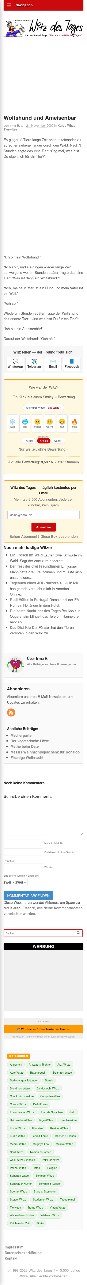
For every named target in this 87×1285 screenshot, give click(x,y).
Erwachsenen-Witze (22, 1112)
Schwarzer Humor (21, 1184)
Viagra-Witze (57, 1207)
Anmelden (43, 527)
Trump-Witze (35, 1207)
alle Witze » (54, 407)
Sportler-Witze (18, 1191)
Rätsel (37, 1168)
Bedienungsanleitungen (24, 1080)
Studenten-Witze (43, 1199)
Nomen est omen (40, 1152)
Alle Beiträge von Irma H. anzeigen (51, 664)
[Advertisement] (43, 81)
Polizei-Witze (18, 1168)
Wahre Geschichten (22, 1215)
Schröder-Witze (44, 1175)
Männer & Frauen (65, 1136)
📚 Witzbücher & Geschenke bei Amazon (43, 1029)
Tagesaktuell (67, 1199)
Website (48, 867)
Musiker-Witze (64, 1144)
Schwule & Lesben (49, 1184)
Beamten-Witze (62, 1072)
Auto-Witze (16, 1072)
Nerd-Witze (16, 1152)
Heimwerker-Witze (21, 1120)
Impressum (14, 1247)
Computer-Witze (50, 1096)
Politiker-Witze (50, 1160)
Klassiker (38, 1128)
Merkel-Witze (18, 1144)
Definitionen (40, 1104)
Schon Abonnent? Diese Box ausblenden (44, 536)
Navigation (24, 5)
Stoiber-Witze (18, 1199)
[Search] (78, 932)
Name (53, 842)
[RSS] (11, 712)
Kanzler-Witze (68, 1120)
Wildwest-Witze (50, 1215)
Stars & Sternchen (45, 1191)
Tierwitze (10, 129)
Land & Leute (40, 1136)
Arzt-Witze (63, 1064)
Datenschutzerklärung (23, 1252)
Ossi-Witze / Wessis (22, 1160)
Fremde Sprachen (52, 1112)
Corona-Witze (18, 1104)
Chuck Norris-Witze (22, 1096)
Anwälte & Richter (40, 1064)
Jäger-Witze (46, 1120)
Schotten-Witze (19, 1175)
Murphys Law (41, 1144)
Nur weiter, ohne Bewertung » (43, 449)
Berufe (49, 1080)
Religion (52, 1168)
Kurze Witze (66, 125)
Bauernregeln (38, 1072)
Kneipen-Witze (59, 1128)
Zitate (40, 1223)
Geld (72, 1112)
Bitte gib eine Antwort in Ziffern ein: (21, 875)
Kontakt (11, 1258)
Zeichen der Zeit (20, 1223)
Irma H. (15, 125)
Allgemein (16, 1064)
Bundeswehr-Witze (48, 1088)
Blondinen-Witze (20, 1088)
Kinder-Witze (17, 1128)
